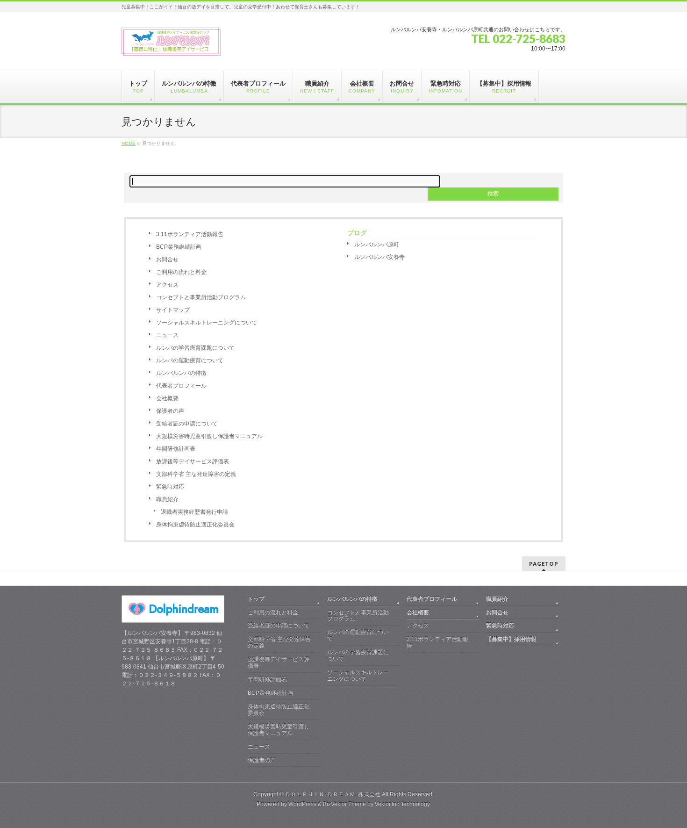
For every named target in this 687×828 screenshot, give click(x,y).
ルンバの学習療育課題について (195, 348)
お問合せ (167, 259)
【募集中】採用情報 (511, 639)
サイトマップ (173, 310)
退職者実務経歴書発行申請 (194, 512)
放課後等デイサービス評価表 (192, 461)
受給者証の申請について (187, 423)
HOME (129, 143)
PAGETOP (543, 564)
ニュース (167, 335)
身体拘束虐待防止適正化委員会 (195, 524)
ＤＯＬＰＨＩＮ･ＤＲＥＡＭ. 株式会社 (332, 794)
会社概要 (167, 398)
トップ (256, 599)
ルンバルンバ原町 (376, 244)
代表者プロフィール (181, 385)
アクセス (167, 284)
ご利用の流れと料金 (181, 272)
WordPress (302, 804)
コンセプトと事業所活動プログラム (201, 297)
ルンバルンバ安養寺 (379, 257)
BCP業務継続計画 (178, 247)
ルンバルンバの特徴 (181, 373)
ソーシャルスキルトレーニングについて (206, 322)
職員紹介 (167, 499)
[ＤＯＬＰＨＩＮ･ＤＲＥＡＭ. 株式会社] (171, 45)
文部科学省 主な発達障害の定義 (196, 474)
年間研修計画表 (175, 449)
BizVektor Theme (344, 804)
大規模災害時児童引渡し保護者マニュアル (209, 436)
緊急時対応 (170, 486)
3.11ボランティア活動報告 (189, 234)
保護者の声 (170, 411)
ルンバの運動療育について (189, 360)
